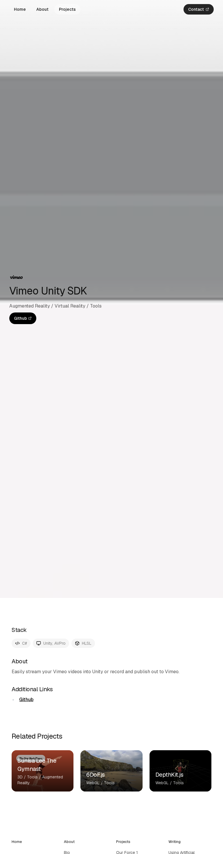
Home (20, 9)
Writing (174, 841)
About (42, 9)
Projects (67, 9)
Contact (196, 9)
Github (20, 318)
